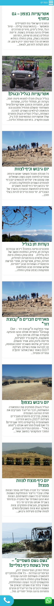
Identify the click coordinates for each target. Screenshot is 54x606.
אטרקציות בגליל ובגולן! (29, 93)
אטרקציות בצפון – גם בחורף (30, 16)
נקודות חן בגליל (35, 244)
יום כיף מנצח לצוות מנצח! (32, 483)
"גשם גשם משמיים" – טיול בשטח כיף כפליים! (29, 563)
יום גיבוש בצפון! (35, 402)
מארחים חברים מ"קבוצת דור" (27, 322)
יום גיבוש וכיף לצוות (31, 168)
